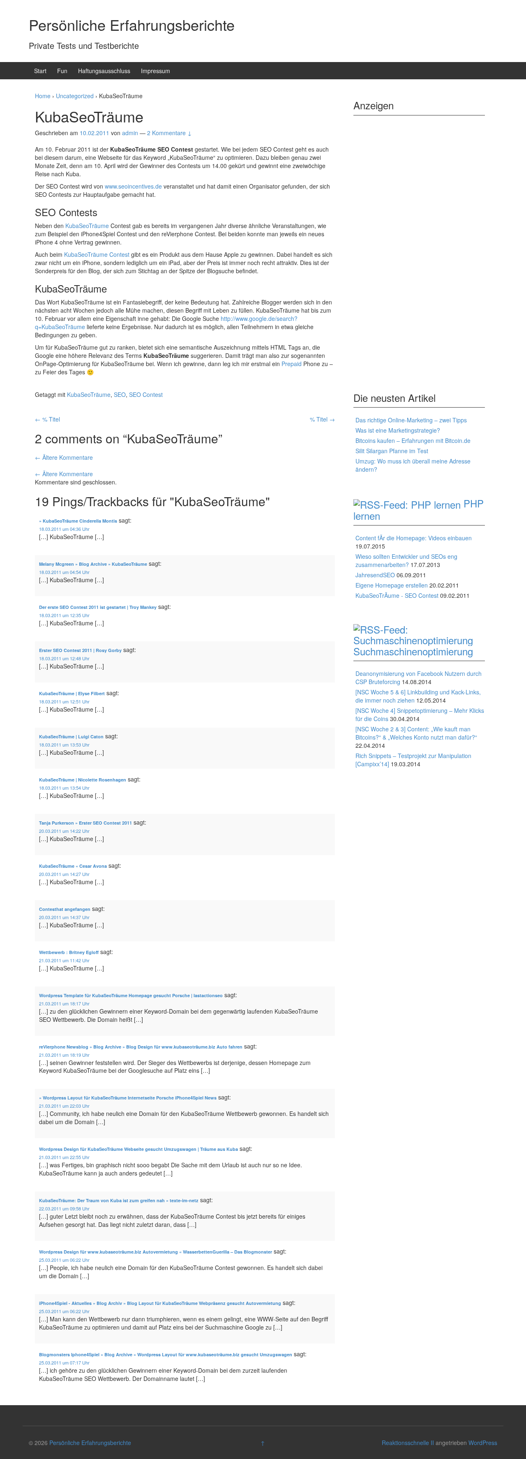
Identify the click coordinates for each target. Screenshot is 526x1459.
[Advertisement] (419, 247)
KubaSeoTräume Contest (96, 254)
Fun (62, 71)
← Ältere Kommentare (64, 457)
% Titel (47, 419)
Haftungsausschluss (104, 71)
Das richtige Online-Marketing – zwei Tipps (411, 420)
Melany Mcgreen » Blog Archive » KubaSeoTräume (93, 564)
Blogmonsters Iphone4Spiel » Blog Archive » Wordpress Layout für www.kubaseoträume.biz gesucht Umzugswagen (165, 1354)
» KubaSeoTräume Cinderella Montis (78, 521)
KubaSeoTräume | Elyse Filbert (72, 693)
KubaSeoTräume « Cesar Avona (73, 866)
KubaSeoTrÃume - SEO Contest (396, 595)
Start (40, 71)
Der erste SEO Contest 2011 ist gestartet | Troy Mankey (98, 607)
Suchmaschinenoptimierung (413, 651)
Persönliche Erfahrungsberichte (132, 24)
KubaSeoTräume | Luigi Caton (71, 736)
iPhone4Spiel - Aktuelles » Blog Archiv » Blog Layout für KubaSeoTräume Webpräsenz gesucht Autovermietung (160, 1303)
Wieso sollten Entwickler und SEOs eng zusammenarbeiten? (406, 560)
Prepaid (291, 364)
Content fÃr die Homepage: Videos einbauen (413, 538)
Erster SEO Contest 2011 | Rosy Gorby (80, 650)
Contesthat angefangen (64, 909)
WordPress (482, 1442)
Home (43, 96)
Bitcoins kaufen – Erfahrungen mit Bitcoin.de (413, 440)
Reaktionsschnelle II (408, 1442)
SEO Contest (146, 394)
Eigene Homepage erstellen (391, 585)
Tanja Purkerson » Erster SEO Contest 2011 (85, 823)
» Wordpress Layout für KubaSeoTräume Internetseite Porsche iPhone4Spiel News (128, 1098)
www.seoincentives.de (133, 186)
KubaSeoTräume (87, 225)
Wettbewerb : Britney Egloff (69, 952)
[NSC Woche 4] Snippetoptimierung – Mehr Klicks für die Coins (419, 714)
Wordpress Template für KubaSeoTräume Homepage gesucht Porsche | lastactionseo (131, 995)
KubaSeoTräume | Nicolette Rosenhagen (82, 780)
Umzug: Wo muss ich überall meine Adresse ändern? (413, 465)
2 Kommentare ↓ (169, 133)
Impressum (155, 71)
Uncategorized (75, 96)
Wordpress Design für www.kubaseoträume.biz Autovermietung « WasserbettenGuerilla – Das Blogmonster (155, 1252)
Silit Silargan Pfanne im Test (391, 451)
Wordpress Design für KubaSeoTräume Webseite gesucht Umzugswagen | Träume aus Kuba (138, 1149)
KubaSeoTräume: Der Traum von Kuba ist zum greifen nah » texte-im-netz (118, 1200)
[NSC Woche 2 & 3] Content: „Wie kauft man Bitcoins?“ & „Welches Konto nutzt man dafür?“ (416, 733)
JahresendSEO (375, 575)
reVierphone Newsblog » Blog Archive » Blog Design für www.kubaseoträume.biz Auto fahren (140, 1047)
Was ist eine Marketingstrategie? (397, 430)
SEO (120, 394)
